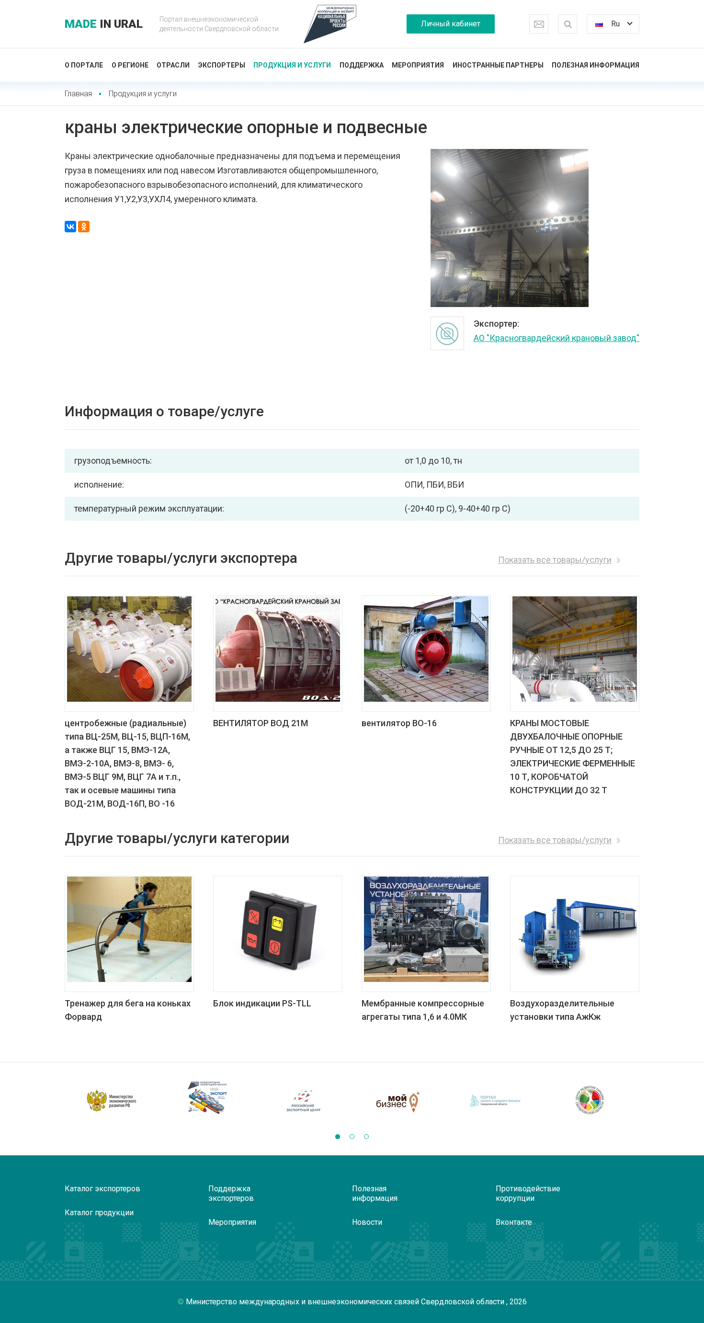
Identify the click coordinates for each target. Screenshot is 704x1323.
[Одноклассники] (84, 226)
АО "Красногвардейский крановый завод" (556, 338)
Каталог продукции (99, 1212)
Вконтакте (514, 1222)
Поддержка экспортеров (231, 1193)
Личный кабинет (450, 23)
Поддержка (362, 65)
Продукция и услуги (292, 65)
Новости (367, 1222)
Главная (78, 93)
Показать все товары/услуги (555, 560)
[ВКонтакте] (70, 226)
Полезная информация (595, 65)
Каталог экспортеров (102, 1188)
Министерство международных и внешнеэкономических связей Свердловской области (346, 1301)
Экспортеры (221, 65)
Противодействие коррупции (528, 1193)
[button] (337, 1136)
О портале (84, 65)
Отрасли (173, 65)
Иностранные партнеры (498, 65)
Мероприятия (418, 65)
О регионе (130, 65)
